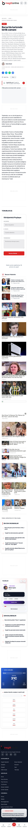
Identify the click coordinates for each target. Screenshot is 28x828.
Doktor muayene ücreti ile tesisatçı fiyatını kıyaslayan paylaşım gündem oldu (14, 636)
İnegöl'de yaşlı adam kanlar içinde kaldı (15, 630)
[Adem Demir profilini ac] (3, 63)
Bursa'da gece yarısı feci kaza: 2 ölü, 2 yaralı (14, 528)
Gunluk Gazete (4, 789)
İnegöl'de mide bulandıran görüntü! (14, 533)
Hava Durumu (4, 779)
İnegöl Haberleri (5, 762)
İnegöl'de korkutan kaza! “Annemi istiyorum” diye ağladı (14, 543)
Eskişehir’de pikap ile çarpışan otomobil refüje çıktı (15, 642)
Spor (15, 767)
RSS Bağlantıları (5, 801)
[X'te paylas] (6, 73)
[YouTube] (15, 754)
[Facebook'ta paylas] (3, 73)
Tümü (24, 695)
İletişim (2, 799)
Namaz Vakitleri (5, 787)
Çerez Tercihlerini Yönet (7, 807)
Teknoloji (16, 769)
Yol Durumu (4, 784)
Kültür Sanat (4, 769)
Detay (24, 673)
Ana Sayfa (4, 18)
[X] (6, 754)
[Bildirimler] (14, 824)
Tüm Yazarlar (14, 609)
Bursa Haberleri (18, 762)
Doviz (2, 776)
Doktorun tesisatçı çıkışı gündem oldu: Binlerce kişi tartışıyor (15, 538)
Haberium (14, 819)
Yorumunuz (7, 238)
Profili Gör (14, 602)
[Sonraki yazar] (24, 581)
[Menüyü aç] (25, 2)
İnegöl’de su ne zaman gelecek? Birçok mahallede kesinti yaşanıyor (15, 625)
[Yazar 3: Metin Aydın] (5, 606)
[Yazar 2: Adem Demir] (3, 606)
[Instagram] (10, 754)
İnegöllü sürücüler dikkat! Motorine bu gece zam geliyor (15, 549)
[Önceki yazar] (21, 581)
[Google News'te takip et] (13, 73)
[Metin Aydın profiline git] (5, 588)
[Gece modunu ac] (21, 2)
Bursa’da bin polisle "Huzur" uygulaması (15, 620)
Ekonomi (16, 764)
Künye (2, 796)
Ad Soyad (6, 221)
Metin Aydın (12, 588)
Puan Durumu (4, 782)
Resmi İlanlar (4, 804)
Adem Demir (9, 63)
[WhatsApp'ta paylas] (9, 73)
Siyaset (3, 767)
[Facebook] (2, 754)
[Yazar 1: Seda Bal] (2, 606)
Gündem (3, 764)
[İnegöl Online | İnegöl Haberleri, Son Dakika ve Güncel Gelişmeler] (10, 3)
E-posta (6, 229)
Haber (9, 18)
